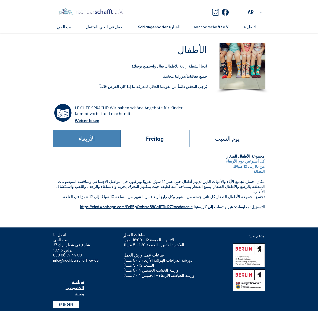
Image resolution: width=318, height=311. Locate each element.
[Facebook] (225, 12)
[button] (67, 27)
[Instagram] (215, 12)
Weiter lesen (87, 120)
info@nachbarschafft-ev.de (76, 260)
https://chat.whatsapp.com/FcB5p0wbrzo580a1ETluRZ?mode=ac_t (136, 206)
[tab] (86, 138)
